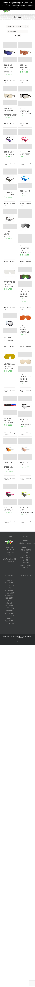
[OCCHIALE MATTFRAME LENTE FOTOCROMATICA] (10, 95)
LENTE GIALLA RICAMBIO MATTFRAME (9, 366)
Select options (22, 81)
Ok (17, 7)
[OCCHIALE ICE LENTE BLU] (25, 178)
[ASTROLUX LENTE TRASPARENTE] (25, 406)
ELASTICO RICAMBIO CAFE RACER (8, 420)
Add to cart (6, 81)
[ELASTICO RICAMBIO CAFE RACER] (10, 405)
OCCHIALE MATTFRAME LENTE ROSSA (25, 67)
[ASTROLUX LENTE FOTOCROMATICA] (25, 494)
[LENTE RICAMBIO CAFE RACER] (10, 323)
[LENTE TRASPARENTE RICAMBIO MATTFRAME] (10, 272)
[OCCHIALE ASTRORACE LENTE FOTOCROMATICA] (25, 226)
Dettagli (13, 80)
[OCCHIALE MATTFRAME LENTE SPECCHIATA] (10, 52)
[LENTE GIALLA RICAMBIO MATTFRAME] (10, 356)
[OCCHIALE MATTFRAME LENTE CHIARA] (25, 96)
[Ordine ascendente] (27, 26)
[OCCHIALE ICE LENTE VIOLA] (10, 139)
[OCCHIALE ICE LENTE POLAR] (10, 179)
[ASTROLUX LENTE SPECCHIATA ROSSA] (10, 449)
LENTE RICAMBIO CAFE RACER (8, 338)
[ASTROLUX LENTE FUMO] (10, 494)
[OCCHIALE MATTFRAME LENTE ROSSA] (25, 52)
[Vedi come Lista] (19, 35)
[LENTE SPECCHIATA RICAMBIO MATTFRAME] (25, 277)
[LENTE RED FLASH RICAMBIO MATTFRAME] (25, 317)
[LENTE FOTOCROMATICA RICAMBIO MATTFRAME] (25, 362)
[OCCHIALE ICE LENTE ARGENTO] (10, 219)
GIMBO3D (20, 637)
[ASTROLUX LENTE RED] (25, 449)
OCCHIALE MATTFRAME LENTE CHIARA (25, 111)
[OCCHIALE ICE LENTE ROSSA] (25, 139)
